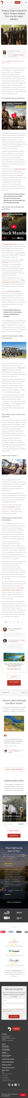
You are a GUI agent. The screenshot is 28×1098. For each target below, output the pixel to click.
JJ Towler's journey (12, 749)
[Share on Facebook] (14, 622)
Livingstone (21, 819)
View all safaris (14, 830)
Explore (20, 824)
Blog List (14, 676)
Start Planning (14, 682)
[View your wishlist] (22, 2)
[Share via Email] (10, 622)
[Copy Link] (22, 622)
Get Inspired (14, 1016)
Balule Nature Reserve (13, 291)
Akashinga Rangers (19, 169)
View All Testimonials (14, 902)
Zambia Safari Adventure (12, 816)
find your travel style (14, 669)
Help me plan (14, 835)
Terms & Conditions (7, 1011)
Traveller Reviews (6, 1079)
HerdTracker (5, 1077)
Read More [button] (8, 894)
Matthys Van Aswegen (18, 54)
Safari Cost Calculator (7, 1073)
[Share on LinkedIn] (6, 622)
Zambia (14, 818)
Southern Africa (9, 818)
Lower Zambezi (9, 819)
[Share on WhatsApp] (18, 622)
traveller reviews (16, 970)
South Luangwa (20, 818)
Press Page (5, 1075)
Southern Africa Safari (12, 61)
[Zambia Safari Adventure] (14, 808)
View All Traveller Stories (14, 769)
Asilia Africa (11, 507)
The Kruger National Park (9, 244)
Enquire (18, 2)
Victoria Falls (15, 819)
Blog (3, 1072)
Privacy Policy (19, 1009)
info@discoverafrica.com (8, 1080)
